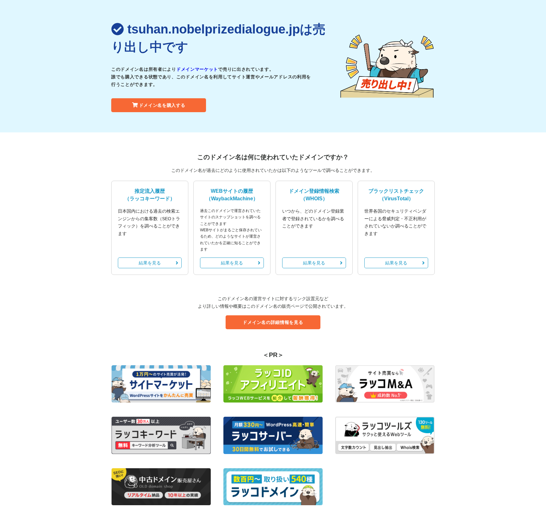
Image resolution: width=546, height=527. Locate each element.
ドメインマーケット (197, 69)
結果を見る (150, 262)
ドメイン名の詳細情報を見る (273, 322)
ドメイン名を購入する (162, 105)
